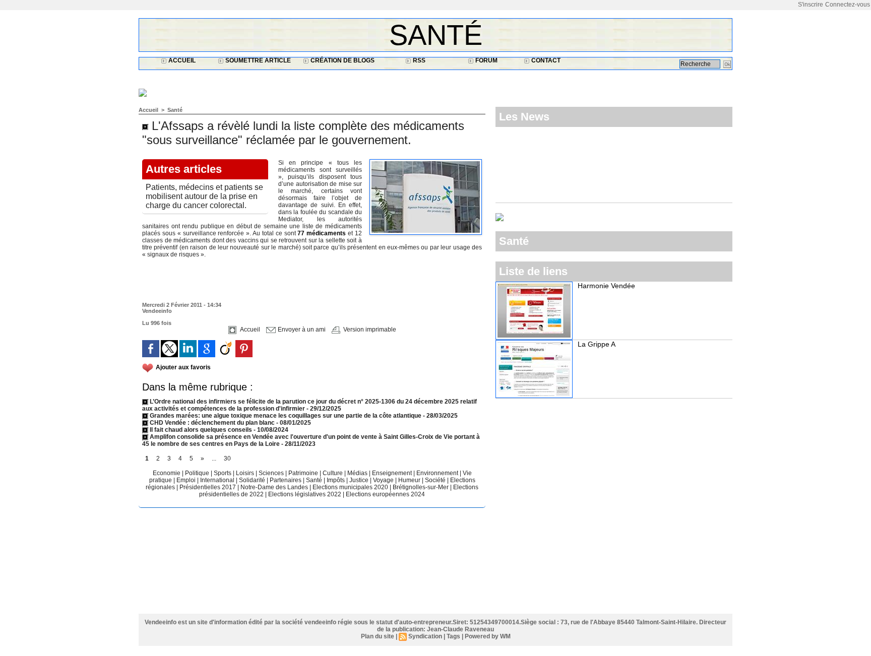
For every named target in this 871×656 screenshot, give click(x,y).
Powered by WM (488, 636)
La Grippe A (596, 344)
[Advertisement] (322, 79)
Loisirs (246, 473)
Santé (435, 35)
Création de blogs (342, 60)
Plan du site (377, 636)
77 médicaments (321, 233)
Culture (333, 473)
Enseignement (392, 473)
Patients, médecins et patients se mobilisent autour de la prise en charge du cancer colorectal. (204, 196)
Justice (359, 480)
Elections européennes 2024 (385, 494)
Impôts (336, 480)
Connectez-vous (847, 4)
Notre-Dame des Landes (274, 487)
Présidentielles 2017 (208, 487)
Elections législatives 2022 (304, 494)
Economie (167, 473)
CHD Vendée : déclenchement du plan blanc (211, 422)
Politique (198, 473)
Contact (545, 60)
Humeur (410, 480)
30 (227, 458)
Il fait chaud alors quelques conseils (201, 429)
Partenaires (286, 480)
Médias (358, 473)
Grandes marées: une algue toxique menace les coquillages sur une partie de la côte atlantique (284, 415)
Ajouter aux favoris (183, 367)
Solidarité (253, 480)
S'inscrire (810, 4)
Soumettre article (257, 60)
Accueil (181, 60)
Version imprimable (369, 329)
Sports (223, 473)
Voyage (383, 480)
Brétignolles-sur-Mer (421, 487)
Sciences (272, 473)
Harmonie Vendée (606, 286)
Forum (485, 60)
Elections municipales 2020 (350, 487)
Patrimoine (304, 473)
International (218, 480)
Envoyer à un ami (301, 329)
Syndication (425, 636)
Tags (453, 636)
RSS (418, 60)
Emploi (186, 480)
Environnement (437, 473)
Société (435, 480)
